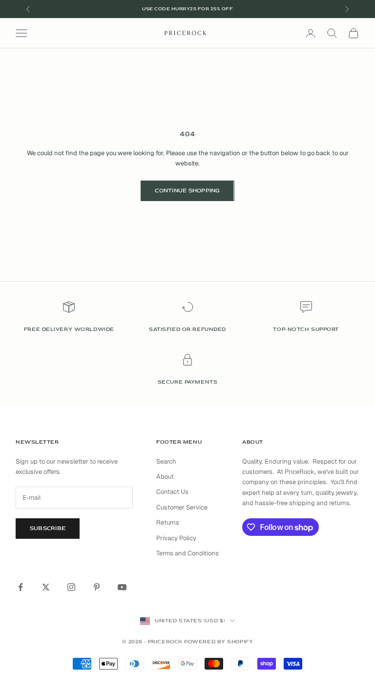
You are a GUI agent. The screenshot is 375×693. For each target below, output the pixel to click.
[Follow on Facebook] (20, 587)
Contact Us (172, 492)
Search (166, 461)
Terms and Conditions (187, 553)
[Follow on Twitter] (46, 587)
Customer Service (182, 507)
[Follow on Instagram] (71, 587)
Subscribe (47, 528)
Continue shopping (187, 190)
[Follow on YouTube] (122, 587)
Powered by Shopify (218, 641)
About (165, 476)
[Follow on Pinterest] (97, 587)
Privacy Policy (176, 538)
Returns (167, 522)
